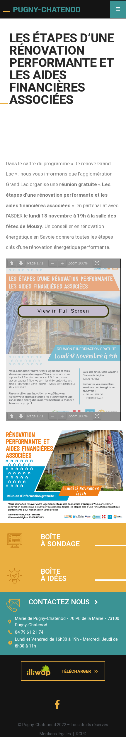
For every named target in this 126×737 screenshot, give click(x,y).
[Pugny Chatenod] (41, 9)
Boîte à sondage (60, 540)
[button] (63, 602)
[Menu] (118, 9)
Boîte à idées (54, 575)
